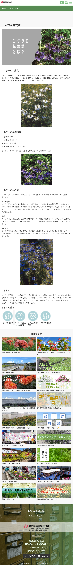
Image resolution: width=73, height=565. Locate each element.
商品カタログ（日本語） (36, 511)
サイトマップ (36, 535)
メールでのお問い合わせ (36, 556)
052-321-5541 (36, 544)
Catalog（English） (36, 516)
